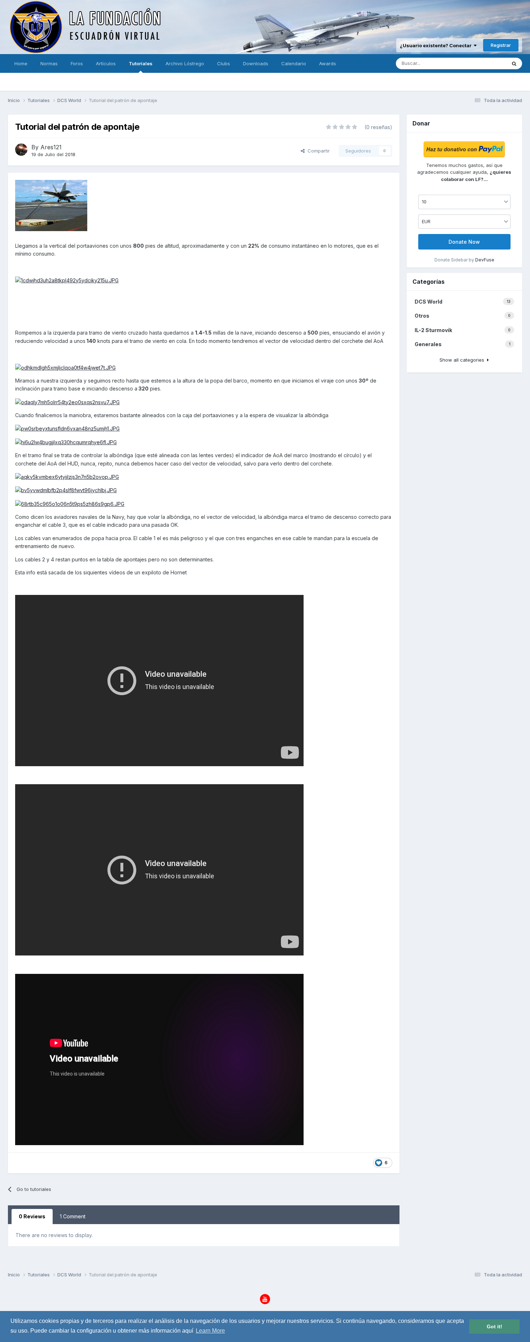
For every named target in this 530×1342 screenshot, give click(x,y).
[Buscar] (514, 63)
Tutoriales (141, 63)
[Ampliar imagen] (67, 280)
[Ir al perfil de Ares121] (21, 150)
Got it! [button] (494, 1326)
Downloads (255, 63)
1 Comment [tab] (72, 1216)
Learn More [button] (210, 1331)
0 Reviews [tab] (32, 1216)
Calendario (293, 63)
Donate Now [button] (464, 242)
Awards (327, 63)
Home (20, 63)
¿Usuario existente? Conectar (437, 45)
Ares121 (51, 147)
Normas (49, 63)
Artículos (106, 63)
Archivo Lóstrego (184, 63)
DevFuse (484, 259)
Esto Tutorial (483, 63)
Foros (77, 63)
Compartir (317, 151)
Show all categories (463, 360)
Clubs (223, 63)
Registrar (501, 45)
